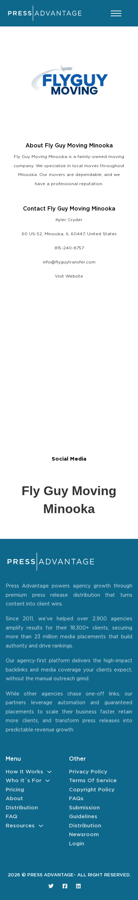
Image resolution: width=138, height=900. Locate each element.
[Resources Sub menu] (41, 825)
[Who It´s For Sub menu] (47, 780)
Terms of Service (93, 780)
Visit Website (69, 276)
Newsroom (84, 834)
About (14, 798)
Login (76, 843)
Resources (20, 825)
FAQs (76, 798)
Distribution (22, 807)
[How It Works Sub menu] (49, 771)
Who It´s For (23, 780)
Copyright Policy (92, 790)
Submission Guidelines (84, 812)
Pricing (15, 790)
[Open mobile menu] (116, 13)
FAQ (11, 816)
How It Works (24, 772)
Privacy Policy (88, 772)
